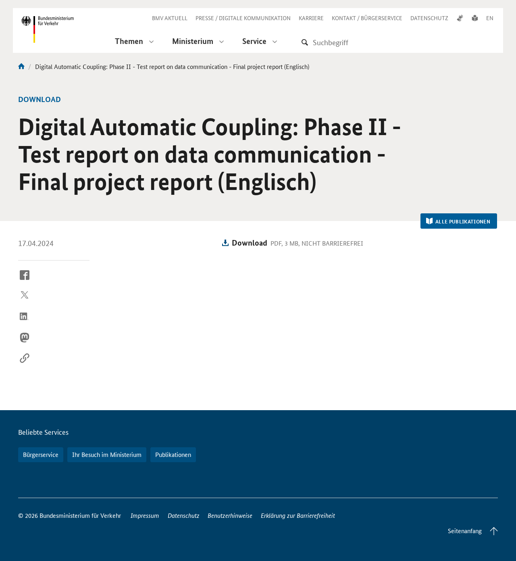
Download (249, 243)
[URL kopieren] (24, 364)
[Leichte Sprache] (475, 18)
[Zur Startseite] (21, 66)
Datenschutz (184, 515)
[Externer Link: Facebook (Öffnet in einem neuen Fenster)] (24, 281)
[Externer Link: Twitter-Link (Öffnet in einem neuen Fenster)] (24, 302)
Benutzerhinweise (230, 515)
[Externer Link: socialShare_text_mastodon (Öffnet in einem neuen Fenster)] (24, 343)
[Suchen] (304, 42)
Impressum (145, 515)
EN (489, 18)
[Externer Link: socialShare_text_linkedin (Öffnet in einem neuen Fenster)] (24, 322)
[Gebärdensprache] (460, 18)
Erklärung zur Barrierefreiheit (298, 515)
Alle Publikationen (462, 221)
